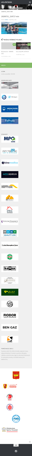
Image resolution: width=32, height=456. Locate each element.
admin (6, 19)
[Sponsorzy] (9, 142)
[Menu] (30, 2)
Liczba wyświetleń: (6, 74)
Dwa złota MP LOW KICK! (22, 51)
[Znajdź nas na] (16, 451)
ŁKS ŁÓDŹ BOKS (6, 2)
